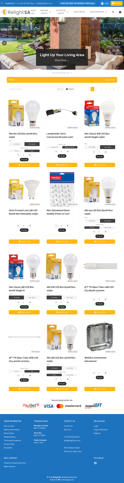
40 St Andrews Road (72, 448)
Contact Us (10, 3)
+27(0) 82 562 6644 (26, 3)
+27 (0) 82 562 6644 (71, 437)
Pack (10, 141)
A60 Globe (107, 227)
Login (107, 3)
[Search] (113, 12)
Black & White (70, 147)
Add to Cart (25, 165)
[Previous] (4, 43)
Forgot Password (100, 430)
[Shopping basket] (120, 12)
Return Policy (9, 433)
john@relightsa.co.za (72, 440)
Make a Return (9, 467)
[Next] (119, 43)
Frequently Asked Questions (15, 463)
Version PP (54, 147)
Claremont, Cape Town (73, 451)
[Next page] (114, 89)
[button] (24, 112)
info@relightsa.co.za (44, 3)
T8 (32, 371)
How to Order (9, 426)
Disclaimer (8, 448)
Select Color (24, 148)
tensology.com (68, 480)
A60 (32, 151)
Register (119, 3)
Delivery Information (11, 430)
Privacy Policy (9, 444)
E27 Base (16, 144)
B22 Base (32, 144)
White (16, 151)
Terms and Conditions (12, 440)
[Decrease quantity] (18, 155)
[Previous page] (88, 89)
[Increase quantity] (30, 155)
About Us (67, 430)
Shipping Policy (10, 437)
